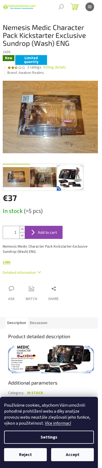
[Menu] (89, 6)
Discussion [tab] (38, 323)
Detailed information (19, 272)
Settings (49, 437)
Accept (72, 455)
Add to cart (47, 232)
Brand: (25, 73)
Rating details (55, 67)
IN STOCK (35, 393)
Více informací (58, 423)
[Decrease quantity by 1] (22, 235)
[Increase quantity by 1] (22, 229)
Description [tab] (16, 323)
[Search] (61, 6)
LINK (7, 262)
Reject (25, 455)
